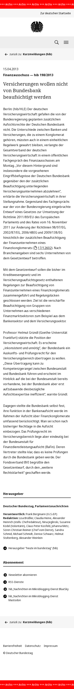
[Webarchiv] (37, 26)
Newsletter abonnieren (23, 575)
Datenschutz (33, 646)
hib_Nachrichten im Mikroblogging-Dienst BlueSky (39, 589)
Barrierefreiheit (12, 646)
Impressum (51, 646)
